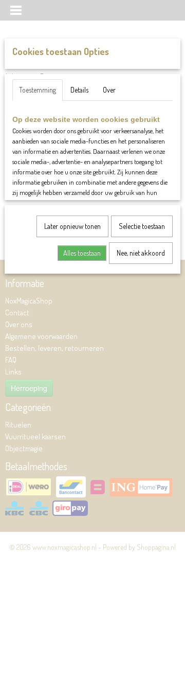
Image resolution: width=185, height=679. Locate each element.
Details (79, 89)
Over (109, 89)
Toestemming (37, 89)
